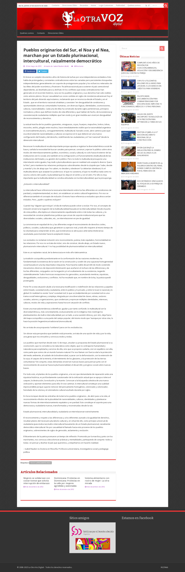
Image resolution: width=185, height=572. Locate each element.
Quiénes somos (134, 5)
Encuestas (84, 5)
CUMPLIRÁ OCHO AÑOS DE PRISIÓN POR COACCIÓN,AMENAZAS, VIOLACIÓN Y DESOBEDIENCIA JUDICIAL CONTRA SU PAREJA (142, 68)
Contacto (55, 5)
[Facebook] (149, 5)
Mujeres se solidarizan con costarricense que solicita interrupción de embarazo (36, 481)
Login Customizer (106, 5)
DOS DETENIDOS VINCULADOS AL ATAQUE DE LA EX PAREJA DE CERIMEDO (150, 183)
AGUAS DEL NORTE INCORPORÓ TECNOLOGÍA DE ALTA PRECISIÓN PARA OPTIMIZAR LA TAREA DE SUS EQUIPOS (141, 119)
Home (93, 5)
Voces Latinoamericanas (40, 463)
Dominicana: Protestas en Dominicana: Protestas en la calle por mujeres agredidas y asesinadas (67, 482)
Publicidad (120, 5)
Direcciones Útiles (69, 5)
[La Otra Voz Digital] (92, 18)
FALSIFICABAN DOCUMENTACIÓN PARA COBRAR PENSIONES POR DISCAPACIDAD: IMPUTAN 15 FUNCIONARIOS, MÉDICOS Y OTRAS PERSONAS (141, 101)
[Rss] (146, 5)
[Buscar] (166, 5)
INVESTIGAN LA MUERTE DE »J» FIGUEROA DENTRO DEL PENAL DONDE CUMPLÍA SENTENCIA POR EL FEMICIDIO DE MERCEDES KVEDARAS (142, 168)
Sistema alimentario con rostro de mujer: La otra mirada (97, 481)
